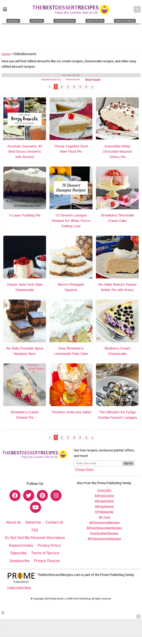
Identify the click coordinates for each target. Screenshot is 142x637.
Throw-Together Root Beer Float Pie (71, 149)
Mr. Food (104, 517)
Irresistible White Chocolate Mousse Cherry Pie (117, 151)
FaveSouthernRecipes (104, 533)
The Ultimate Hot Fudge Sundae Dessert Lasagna (117, 415)
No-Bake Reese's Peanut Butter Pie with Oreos (117, 287)
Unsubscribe (19, 561)
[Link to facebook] (15, 495)
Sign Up (128, 463)
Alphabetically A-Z (51, 79)
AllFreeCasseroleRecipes (104, 538)
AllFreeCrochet (104, 496)
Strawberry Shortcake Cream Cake (117, 218)
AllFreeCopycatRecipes (104, 522)
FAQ (34, 530)
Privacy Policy (49, 545)
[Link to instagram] (56, 495)
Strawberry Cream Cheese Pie (25, 415)
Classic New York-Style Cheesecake (25, 287)
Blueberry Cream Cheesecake (117, 351)
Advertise (33, 522)
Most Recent (73, 79)
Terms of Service (45, 553)
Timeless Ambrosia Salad (71, 412)
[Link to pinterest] (42, 495)
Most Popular (93, 79)
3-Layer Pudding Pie (24, 215)
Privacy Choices (47, 561)
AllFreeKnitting (104, 501)
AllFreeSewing (104, 506)
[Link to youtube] (35, 507)
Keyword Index (21, 545)
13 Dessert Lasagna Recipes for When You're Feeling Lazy (71, 220)
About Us (13, 522)
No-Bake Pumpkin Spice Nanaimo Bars (24, 351)
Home (5, 54)
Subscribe (18, 553)
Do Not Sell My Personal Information (35, 537)
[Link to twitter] (28, 495)
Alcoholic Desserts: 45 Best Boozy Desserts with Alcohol (24, 151)
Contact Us (54, 522)
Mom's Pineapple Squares (71, 287)
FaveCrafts (104, 490)
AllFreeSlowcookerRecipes (104, 528)
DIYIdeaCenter (104, 512)
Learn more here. (19, 587)
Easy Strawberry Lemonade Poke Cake (71, 351)
